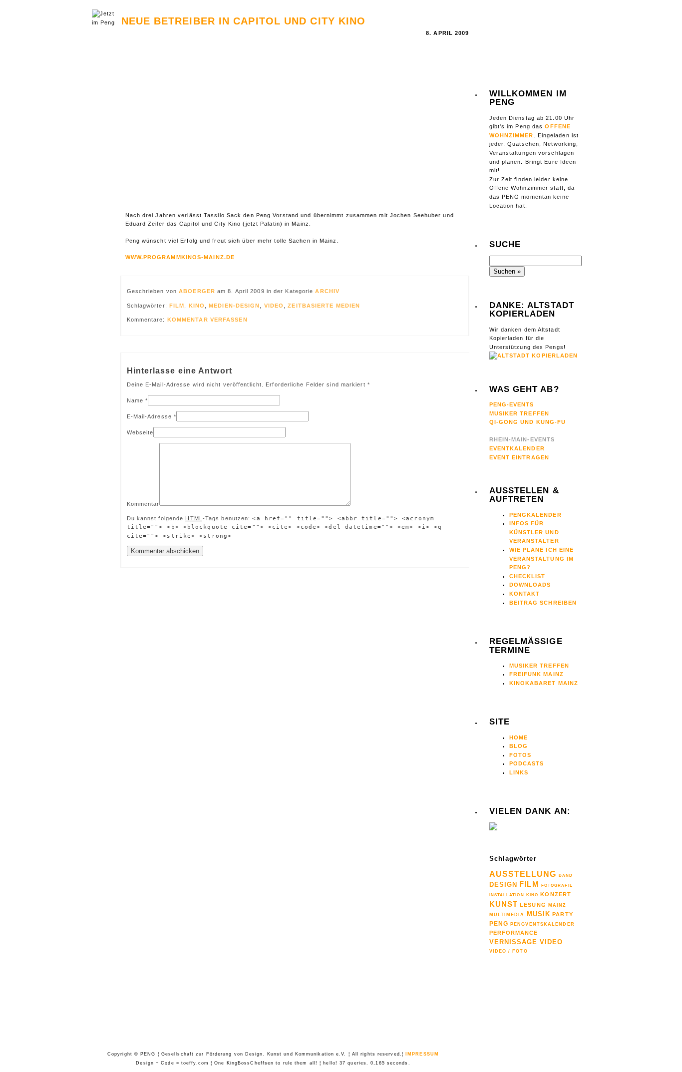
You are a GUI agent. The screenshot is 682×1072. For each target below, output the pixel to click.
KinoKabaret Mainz (544, 683)
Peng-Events (511, 404)
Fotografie (557, 885)
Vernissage (513, 942)
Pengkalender (535, 515)
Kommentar (143, 504)
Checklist (527, 576)
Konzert (555, 894)
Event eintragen (519, 457)
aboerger (198, 291)
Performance (513, 933)
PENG (498, 923)
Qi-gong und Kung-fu (527, 422)
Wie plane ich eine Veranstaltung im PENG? (541, 558)
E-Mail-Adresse (149, 416)
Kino (197, 306)
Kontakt (524, 594)
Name (135, 400)
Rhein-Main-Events (522, 439)
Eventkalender (517, 448)
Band (566, 875)
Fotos (520, 755)
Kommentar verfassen (207, 320)
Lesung (533, 905)
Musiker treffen (539, 666)
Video (274, 306)
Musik (539, 914)
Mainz (557, 905)
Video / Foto (508, 951)
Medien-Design (234, 306)
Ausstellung (523, 874)
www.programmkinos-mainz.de (180, 257)
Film (176, 306)
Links (519, 772)
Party (562, 914)
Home (518, 737)
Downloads (530, 585)
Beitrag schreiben (543, 603)
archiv (327, 291)
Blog (518, 746)
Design (503, 884)
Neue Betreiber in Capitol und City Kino (243, 20)
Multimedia (507, 914)
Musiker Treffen (519, 413)
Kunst (503, 904)
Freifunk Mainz (536, 674)
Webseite (140, 432)
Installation (506, 894)
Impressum (422, 1054)
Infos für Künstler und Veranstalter (534, 532)
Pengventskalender (542, 924)
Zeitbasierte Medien (324, 306)
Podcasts (526, 763)
